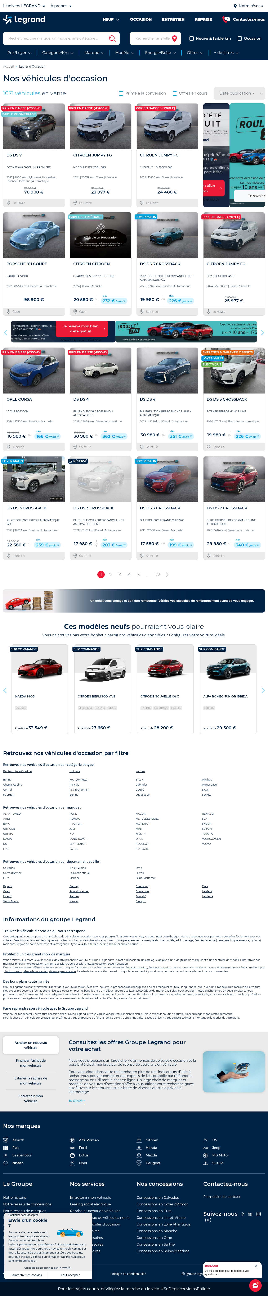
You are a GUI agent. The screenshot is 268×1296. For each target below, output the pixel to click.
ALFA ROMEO (12, 813)
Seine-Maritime (145, 877)
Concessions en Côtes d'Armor (162, 1204)
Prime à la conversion (145, 93)
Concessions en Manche (157, 1231)
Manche (75, 877)
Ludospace (142, 794)
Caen (6, 891)
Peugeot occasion (159, 967)
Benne (7, 779)
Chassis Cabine (12, 784)
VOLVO (206, 843)
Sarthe (140, 872)
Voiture (140, 771)
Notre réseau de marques (24, 1211)
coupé (134, 944)
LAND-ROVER (78, 838)
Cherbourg (142, 886)
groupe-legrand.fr (52, 1017)
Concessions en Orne (154, 1238)
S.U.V (205, 789)
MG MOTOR (143, 823)
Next (260, 155)
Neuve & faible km (213, 38)
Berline (74, 794)
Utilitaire (75, 771)
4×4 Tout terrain (88, 944)
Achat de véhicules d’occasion (95, 1224)
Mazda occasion (96, 963)
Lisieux (7, 896)
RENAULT (208, 813)
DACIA (7, 838)
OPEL (139, 838)
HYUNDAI (76, 823)
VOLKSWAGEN (211, 838)
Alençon (141, 901)
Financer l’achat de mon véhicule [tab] (31, 1063)
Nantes (74, 901)
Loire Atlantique (80, 872)
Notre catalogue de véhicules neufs (99, 1218)
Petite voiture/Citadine (17, 771)
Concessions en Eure (154, 1211)
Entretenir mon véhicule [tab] (31, 1098)
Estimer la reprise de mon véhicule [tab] (30, 1081)
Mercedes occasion (35, 971)
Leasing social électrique (90, 1204)
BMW (6, 823)
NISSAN (141, 833)
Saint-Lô (141, 896)
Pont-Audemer (79, 891)
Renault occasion (136, 967)
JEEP (73, 828)
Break (139, 779)
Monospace (209, 784)
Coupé (140, 789)
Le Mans (207, 891)
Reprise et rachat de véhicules (95, 1211)
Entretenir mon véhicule (90, 1198)
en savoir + (77, 1100)
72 (157, 575)
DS (5, 843)
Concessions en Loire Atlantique (164, 1224)
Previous (207, 155)
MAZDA (141, 813)
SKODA (206, 823)
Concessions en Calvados (158, 1198)
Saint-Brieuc (11, 901)
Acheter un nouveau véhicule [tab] (31, 1045)
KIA (72, 833)
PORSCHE (142, 848)
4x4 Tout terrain (79, 789)
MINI (139, 828)
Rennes (74, 896)
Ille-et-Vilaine (78, 867)
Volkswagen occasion (62, 971)
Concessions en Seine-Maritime (163, 1251)
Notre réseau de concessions (27, 1204)
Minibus (207, 779)
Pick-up (74, 784)
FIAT (6, 848)
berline (103, 944)
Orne (139, 867)
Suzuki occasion (118, 963)
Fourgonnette (78, 779)
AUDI (6, 818)
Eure (6, 877)
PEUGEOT (142, 843)
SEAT (205, 818)
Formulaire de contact (222, 1197)
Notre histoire (14, 1198)
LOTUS (74, 848)
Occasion (253, 38)
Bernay (74, 886)
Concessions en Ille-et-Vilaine (161, 1218)
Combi (7, 789)
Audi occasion (13, 971)
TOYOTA (207, 833)
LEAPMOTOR (78, 843)
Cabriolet (141, 784)
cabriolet (123, 944)
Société (206, 794)
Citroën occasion (55, 963)
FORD (73, 813)
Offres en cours (193, 93)
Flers (205, 886)
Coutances (142, 891)
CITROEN (9, 828)
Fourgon (8, 794)
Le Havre (207, 896)
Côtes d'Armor (12, 872)
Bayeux (7, 886)
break (112, 944)
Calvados (9, 867)
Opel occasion (76, 963)
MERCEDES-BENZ (147, 818)
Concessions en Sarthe (156, 1244)
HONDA (75, 818)
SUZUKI (207, 828)
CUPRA (8, 833)
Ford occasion (35, 963)
